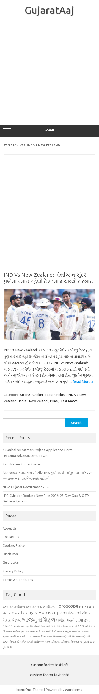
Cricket (37, 394)
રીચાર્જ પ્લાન (17, 626)
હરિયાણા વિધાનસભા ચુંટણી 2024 (78, 641)
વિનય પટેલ (16, 641)
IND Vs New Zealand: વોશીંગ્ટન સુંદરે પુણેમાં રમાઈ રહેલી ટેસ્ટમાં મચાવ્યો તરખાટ (48, 278)
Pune (54, 401)
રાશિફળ (82, 619)
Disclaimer (10, 554)
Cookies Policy (14, 545)
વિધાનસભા (46, 636)
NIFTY (82, 606)
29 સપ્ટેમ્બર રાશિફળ (14, 606)
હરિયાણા (55, 641)
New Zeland (38, 401)
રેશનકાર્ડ (45, 626)
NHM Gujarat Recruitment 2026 (26, 487)
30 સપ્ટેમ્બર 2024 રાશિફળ (40, 606)
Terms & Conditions (18, 579)
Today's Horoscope (41, 612)
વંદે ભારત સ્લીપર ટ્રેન (14, 631)
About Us (10, 528)
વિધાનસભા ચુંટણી (62, 636)
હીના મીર (7, 647)
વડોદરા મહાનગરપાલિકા (69, 631)
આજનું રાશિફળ (38, 620)
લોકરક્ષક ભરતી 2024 (72, 626)
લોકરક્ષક (55, 626)
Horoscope (66, 605)
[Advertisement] (49, 69)
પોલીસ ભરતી (65, 620)
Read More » (83, 382)
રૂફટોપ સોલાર (32, 626)
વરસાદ (36, 636)
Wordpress (73, 689)
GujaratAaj (49, 10)
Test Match (69, 401)
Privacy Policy (13, 571)
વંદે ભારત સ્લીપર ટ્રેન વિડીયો (41, 631)
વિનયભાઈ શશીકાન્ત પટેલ (36, 641)
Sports (25, 394)
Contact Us (11, 537)
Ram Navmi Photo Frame (22, 464)
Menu (49, 130)
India (22, 401)
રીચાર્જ (6, 626)
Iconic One (24, 689)
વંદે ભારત (90, 626)
